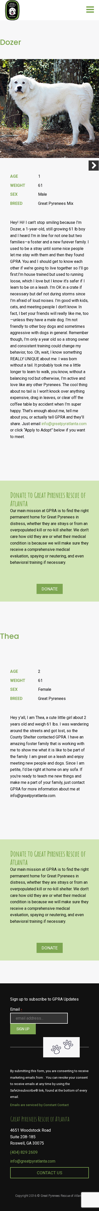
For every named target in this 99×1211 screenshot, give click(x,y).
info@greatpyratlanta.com (32, 1161)
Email (16, 1009)
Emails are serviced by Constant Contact (39, 1105)
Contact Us (49, 1172)
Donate (50, 588)
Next (94, 165)
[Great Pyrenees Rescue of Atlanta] (12, 9)
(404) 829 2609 (24, 1152)
